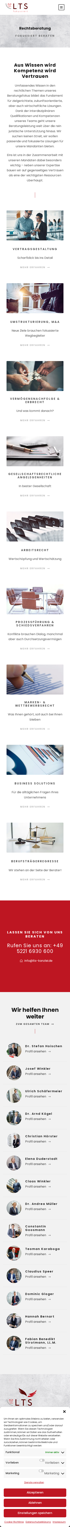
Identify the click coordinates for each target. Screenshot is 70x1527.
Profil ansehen (35, 1051)
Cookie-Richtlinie (14, 1521)
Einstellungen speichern (35, 1513)
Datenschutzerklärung (38, 1521)
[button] (64, 1411)
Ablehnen (35, 1503)
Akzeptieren (35, 1492)
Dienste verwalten (34, 1482)
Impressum (59, 1521)
